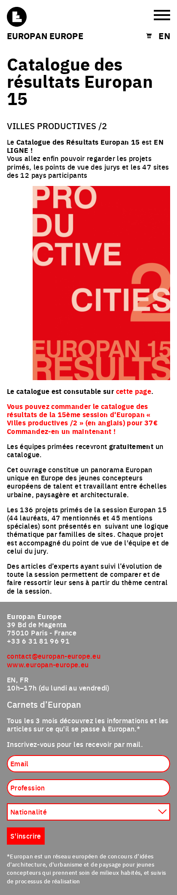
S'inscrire (25, 835)
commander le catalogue (92, 406)
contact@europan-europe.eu (54, 655)
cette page (134, 391)
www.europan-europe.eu (48, 664)
